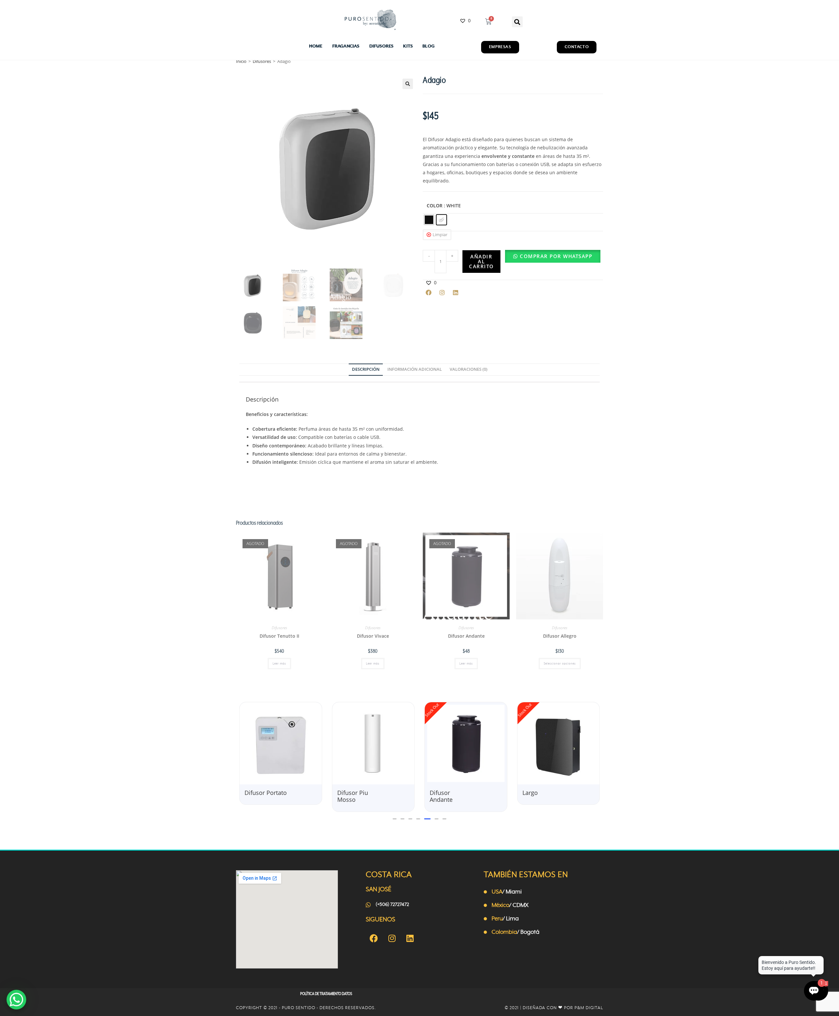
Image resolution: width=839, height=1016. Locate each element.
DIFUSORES (381, 46)
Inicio (241, 61)
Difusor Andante (466, 636)
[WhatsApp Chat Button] (16, 999)
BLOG (428, 46)
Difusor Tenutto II (279, 636)
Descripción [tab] (366, 369)
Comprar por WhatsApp (556, 256)
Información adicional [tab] (414, 369)
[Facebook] (429, 292)
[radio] (429, 220)
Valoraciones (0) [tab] (468, 369)
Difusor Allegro (559, 636)
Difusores (262, 61)
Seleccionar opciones (560, 664)
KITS (408, 46)
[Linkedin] (455, 292)
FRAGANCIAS (346, 46)
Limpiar (440, 234)
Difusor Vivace (373, 636)
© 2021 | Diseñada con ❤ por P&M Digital (554, 1008)
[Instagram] (442, 292)
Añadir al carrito (481, 261)
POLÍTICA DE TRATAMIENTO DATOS (326, 993)
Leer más (279, 664)
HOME (315, 46)
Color (434, 205)
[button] (517, 21)
